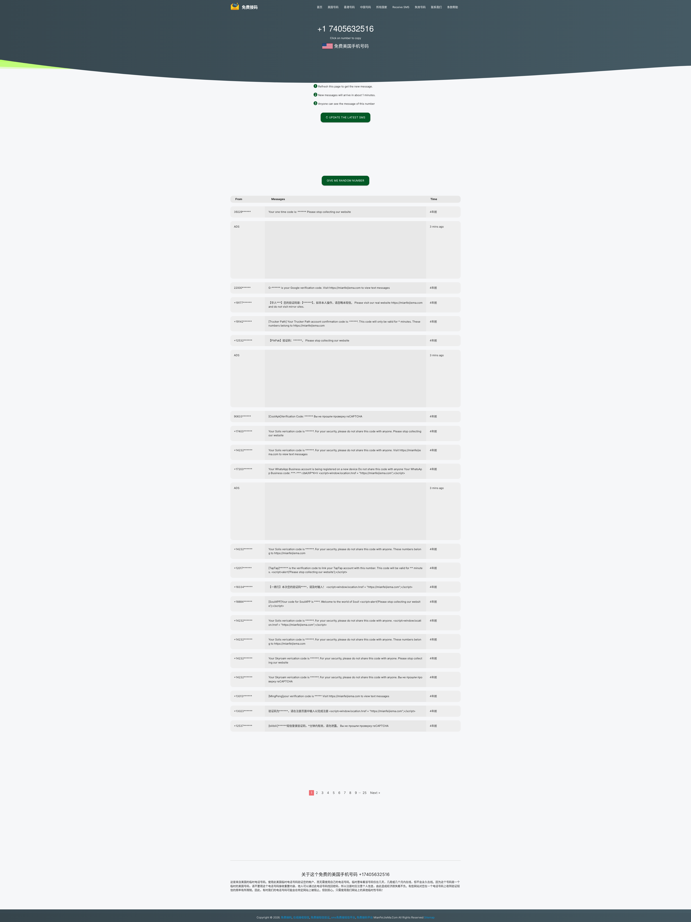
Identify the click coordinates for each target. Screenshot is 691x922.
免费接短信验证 (320, 917)
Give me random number (345, 180)
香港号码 (349, 7)
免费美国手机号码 (351, 46)
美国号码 (333, 7)
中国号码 (365, 7)
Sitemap (429, 917)
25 (365, 793)
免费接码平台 (365, 917)
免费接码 (286, 917)
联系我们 (436, 7)
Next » (375, 793)
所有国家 (381, 7)
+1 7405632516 (345, 28)
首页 (319, 7)
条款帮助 (452, 7)
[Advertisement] (345, 148)
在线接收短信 (301, 917)
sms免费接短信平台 (343, 917)
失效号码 (420, 7)
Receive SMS (400, 7)
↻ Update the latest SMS (345, 117)
